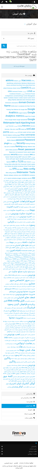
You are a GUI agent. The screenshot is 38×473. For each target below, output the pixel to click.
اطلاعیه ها (30, 402)
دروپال (30, 253)
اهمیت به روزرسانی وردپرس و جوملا (23, 219)
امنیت (16, 206)
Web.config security (11, 173)
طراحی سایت (14, 298)
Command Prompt (17, 91)
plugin (6, 143)
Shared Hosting (14, 157)
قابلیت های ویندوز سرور (20, 308)
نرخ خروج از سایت (30, 331)
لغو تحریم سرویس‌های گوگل (24, 311)
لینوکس (13, 310)
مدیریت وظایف (23, 321)
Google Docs (27, 116)
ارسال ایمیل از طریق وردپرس (17, 197)
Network (13, 140)
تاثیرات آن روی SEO (30, 235)
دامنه (18, 250)
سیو (14, 294)
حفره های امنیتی (22, 245)
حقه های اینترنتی (10, 245)
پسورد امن (11, 355)
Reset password (26, 149)
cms (10, 91)
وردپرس (7, 350)
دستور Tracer (31, 261)
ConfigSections (9, 96)
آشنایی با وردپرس (13, 181)
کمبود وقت (17, 379)
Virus (10, 169)
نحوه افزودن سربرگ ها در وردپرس (26, 330)
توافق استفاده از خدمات (26, 463)
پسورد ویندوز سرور (22, 358)
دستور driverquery (26, 255)
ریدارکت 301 (29, 269)
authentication (17, 83)
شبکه (11, 294)
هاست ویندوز (12, 344)
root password (19, 152)
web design (20, 169)
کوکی (30, 381)
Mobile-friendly (31, 137)
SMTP (20, 157)
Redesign (25, 147)
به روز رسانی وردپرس (10, 230)
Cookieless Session (13, 98)
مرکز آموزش (29, 406)
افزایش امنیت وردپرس (24, 204)
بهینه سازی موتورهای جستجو (21, 233)
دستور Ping (11, 257)
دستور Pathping (19, 257)
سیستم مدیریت (12, 286)
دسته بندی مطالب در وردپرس (20, 253)
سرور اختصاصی (22, 280)
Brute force (16, 85)
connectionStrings (18, 96)
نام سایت (23, 328)
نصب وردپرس (13, 334)
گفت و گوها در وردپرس (22, 381)
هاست (22, 340)
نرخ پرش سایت (17, 331)
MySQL (9, 140)
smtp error (25, 157)
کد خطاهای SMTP (16, 373)
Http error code (14, 129)
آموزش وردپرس (23, 189)
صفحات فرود (6, 294)
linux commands (28, 135)
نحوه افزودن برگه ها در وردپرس (12, 328)
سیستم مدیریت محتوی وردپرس (22, 293)
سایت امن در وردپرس (20, 277)
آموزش (30, 183)
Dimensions (8, 103)
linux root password (11, 137)
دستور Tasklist (8, 259)
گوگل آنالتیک (28, 383)
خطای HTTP (9, 248)
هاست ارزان (17, 340)
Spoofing (22, 159)
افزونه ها (21, 207)
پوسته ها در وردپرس (12, 365)
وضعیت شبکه (28, 414)
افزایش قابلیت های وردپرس (11, 204)
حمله (34, 248)
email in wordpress (19, 106)
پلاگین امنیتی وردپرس (21, 362)
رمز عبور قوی (12, 267)
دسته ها (10, 253)
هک (21, 346)
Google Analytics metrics (20, 114)
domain (23, 102)
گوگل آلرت (11, 381)
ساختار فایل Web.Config (14, 275)
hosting (20, 126)
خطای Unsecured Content (28, 251)
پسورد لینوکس (31, 358)
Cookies (21, 98)
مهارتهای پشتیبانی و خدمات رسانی (23, 326)
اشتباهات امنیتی (20, 201)
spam (13, 159)
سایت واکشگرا (10, 277)
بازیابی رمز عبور (18, 222)
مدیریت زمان (18, 315)
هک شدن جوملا (27, 350)
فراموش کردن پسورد (17, 304)
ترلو (10, 235)
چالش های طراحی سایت (15, 368)
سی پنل (19, 286)
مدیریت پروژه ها (7, 321)
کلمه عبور (8, 376)
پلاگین (7, 358)
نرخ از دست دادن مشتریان (11, 330)
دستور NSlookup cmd (29, 257)
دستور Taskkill (16, 259)
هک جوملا (15, 347)
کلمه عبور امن (31, 379)
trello (16, 164)
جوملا (11, 242)
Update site (10, 166)
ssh (13, 161)
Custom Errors (31, 98)
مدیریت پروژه (15, 321)
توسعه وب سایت (26, 239)
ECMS (12, 106)
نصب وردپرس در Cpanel (14, 338)
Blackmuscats (31, 83)
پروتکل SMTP (23, 355)
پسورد (16, 355)
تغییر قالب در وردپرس (22, 237)
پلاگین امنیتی (31, 362)
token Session (27, 162)
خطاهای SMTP (15, 248)
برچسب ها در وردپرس (22, 228)
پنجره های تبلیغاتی (22, 365)
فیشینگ (30, 307)
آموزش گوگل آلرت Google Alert (23, 191)
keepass (10, 135)
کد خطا (30, 373)
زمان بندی (5, 269)
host (32, 123)
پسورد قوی (5, 355)
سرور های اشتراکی (23, 284)
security (14, 154)
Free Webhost (14, 109)
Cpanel (25, 98)
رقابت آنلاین (19, 267)
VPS (14, 169)
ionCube (30, 129)
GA (19, 109)
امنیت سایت (15, 210)
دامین (13, 250)
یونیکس (9, 387)
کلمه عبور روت (23, 379)
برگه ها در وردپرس (11, 228)
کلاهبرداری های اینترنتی (19, 376)
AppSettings (10, 83)
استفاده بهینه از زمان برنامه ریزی (21, 199)
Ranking (18, 146)
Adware (16, 81)
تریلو (7, 235)
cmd (29, 91)
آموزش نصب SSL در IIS (13, 186)
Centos (18, 88)
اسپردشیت (10, 199)
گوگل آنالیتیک (15, 383)
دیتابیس (9, 265)
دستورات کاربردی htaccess (21, 263)
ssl (16, 162)
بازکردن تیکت (29, 418)
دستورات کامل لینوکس (9, 263)
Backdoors (24, 83)
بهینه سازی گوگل (8, 233)
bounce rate (10, 85)
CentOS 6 (26, 88)
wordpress (25, 175)
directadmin (15, 103)
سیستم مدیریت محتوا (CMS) (19, 289)
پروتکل (28, 355)
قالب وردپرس (10, 308)
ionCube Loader (22, 132)
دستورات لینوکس (15, 261)
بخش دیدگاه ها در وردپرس (22, 225)
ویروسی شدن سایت (30, 353)
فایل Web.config (16, 301)
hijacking (25, 123)
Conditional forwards (15, 94)
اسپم (32, 201)
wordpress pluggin (16, 178)
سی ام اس (24, 286)
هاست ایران (11, 340)
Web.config (29, 169)
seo (31, 154)
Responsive (12, 152)
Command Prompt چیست (28, 94)
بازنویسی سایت (27, 222)
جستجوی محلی (18, 242)
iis (19, 129)
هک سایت (9, 347)
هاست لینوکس (24, 343)
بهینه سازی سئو (12, 232)
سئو (33, 272)
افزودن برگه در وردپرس (29, 207)
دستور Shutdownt (25, 259)
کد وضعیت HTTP (7, 373)
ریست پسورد (22, 269)
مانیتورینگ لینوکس (14, 313)
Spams (17, 159)
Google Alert (24, 109)
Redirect (30, 147)
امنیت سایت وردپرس (21, 213)
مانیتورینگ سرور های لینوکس (27, 313)
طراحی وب (27, 301)
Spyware (9, 162)
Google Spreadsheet (22, 120)
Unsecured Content (26, 164)
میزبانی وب (29, 328)
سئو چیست (24, 275)
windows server (17, 175)
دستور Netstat (9, 255)
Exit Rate (27, 106)
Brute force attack (24, 85)
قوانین (16, 463)
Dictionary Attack (30, 100)
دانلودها (30, 410)
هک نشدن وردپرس (14, 350)
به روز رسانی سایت (20, 230)
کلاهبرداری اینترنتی (30, 376)
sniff (11, 159)
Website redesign (8, 175)
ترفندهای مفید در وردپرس (18, 235)
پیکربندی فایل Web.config (28, 368)
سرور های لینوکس (14, 284)
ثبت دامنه (27, 242)
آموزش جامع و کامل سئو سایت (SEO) (18, 184)
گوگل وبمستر (17, 386)
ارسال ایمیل (28, 197)
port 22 (9, 147)
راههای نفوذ (25, 267)
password (20, 140)
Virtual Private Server (29, 166)
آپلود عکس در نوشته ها (24, 193)
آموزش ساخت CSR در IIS (26, 186)
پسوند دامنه (14, 358)
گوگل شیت (26, 387)
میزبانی (12, 326)
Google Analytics (22, 113)
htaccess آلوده (9, 126)
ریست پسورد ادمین (13, 269)
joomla (6, 132)
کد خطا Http (25, 373)
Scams (25, 152)
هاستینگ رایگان (27, 347)
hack (17, 123)
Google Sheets (12, 120)
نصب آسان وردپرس (25, 334)
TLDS (20, 161)
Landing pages (16, 135)
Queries (13, 147)
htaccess (26, 126)
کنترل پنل (11, 379)
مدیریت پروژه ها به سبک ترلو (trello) (25, 324)
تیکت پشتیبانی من (27, 398)
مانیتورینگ (6, 311)
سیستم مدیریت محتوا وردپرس (20, 290)
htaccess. (7, 129)
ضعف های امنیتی (26, 297)
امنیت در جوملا (25, 210)
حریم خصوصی (8, 463)
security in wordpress (23, 155)
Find (31, 106)
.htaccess (28, 80)
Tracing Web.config (9, 164)
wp (33, 178)
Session (7, 157)
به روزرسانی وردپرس (22, 232)
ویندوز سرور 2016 (19, 353)
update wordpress (18, 166)
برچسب (30, 228)
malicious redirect (22, 137)
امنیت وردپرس (25, 216)
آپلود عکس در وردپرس (11, 193)
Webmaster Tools (26, 172)
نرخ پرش (23, 331)
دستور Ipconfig (17, 255)
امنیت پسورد (16, 217)
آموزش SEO (25, 183)
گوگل (15, 381)
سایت (27, 277)
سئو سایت (27, 271)
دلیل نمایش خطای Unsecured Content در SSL (23, 265)
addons (10, 80)
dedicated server (21, 100)
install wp (23, 129)
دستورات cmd (24, 261)
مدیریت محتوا (27, 318)
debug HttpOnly (12, 100)
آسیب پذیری (21, 181)
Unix (19, 164)
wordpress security (27, 178)
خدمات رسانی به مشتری (26, 248)
